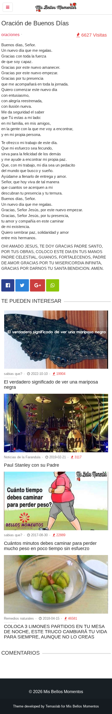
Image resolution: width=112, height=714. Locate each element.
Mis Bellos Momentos (82, 706)
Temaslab (53, 706)
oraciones (10, 34)
